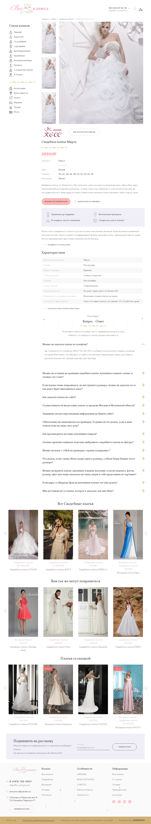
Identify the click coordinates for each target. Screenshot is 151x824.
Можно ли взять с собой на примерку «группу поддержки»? (76, 450)
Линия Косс (83, 795)
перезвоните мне (21, 809)
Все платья (47, 774)
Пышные (18, 32)
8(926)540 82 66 (118, 8)
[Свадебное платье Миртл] (101, 73)
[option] (49, 37)
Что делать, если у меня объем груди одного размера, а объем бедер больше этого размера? (88, 460)
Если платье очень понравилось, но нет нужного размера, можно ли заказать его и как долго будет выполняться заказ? (89, 387)
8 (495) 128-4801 (20, 781)
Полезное (46, 795)
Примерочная (119, 790)
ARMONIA (82, 774)
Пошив (17, 107)
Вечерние (46, 784)
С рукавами (19, 46)
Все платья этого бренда (84, 132)
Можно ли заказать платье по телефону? (65, 344)
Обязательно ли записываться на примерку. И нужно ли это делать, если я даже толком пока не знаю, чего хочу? (87, 423)
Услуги (17, 98)
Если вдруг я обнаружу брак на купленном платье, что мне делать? (79, 482)
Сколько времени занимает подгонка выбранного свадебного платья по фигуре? (88, 442)
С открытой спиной (23, 70)
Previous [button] (5, 533)
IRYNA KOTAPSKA (86, 779)
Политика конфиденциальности (38, 820)
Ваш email (80, 744)
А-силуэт (63, 165)
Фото (16, 112)
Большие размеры (23, 60)
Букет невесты (21, 93)
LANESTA (81, 784)
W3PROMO (139, 820)
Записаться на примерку (89, 201)
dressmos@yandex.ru (20, 791)
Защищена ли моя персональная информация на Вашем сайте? (78, 413)
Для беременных (22, 51)
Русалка (18, 65)
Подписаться (124, 747)
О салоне (117, 779)
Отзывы (46, 790)
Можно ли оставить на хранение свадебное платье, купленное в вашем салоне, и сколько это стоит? (87, 375)
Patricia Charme (85, 790)
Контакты (117, 795)
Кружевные (19, 56)
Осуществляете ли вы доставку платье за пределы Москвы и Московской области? (88, 405)
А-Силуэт (18, 75)
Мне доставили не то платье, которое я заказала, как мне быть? (78, 490)
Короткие (18, 37)
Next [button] (145, 533)
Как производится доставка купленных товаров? (69, 433)
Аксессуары (20, 88)
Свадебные (47, 779)
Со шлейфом (20, 41)
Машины (18, 102)
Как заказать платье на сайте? (59, 397)
